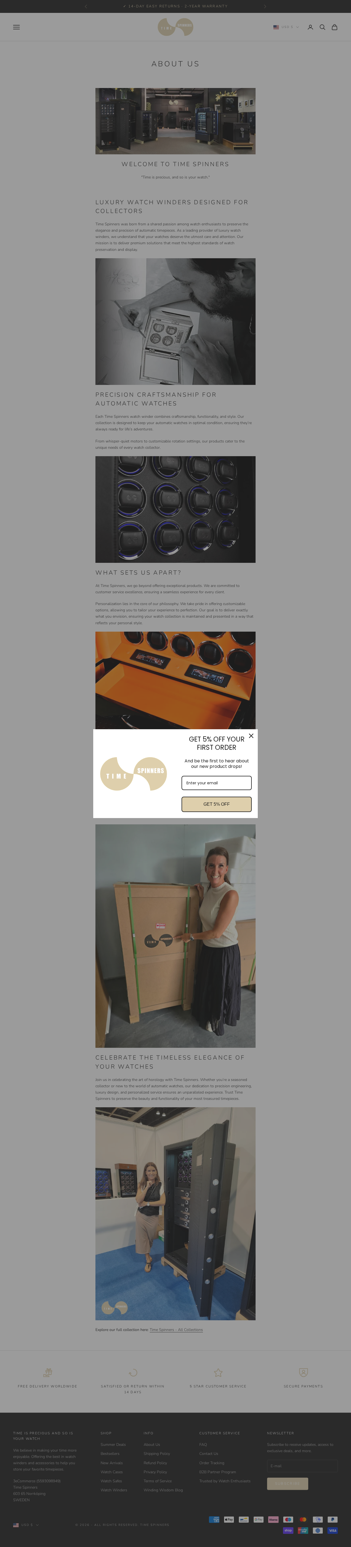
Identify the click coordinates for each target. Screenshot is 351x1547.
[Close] (251, 735)
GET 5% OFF (216, 804)
